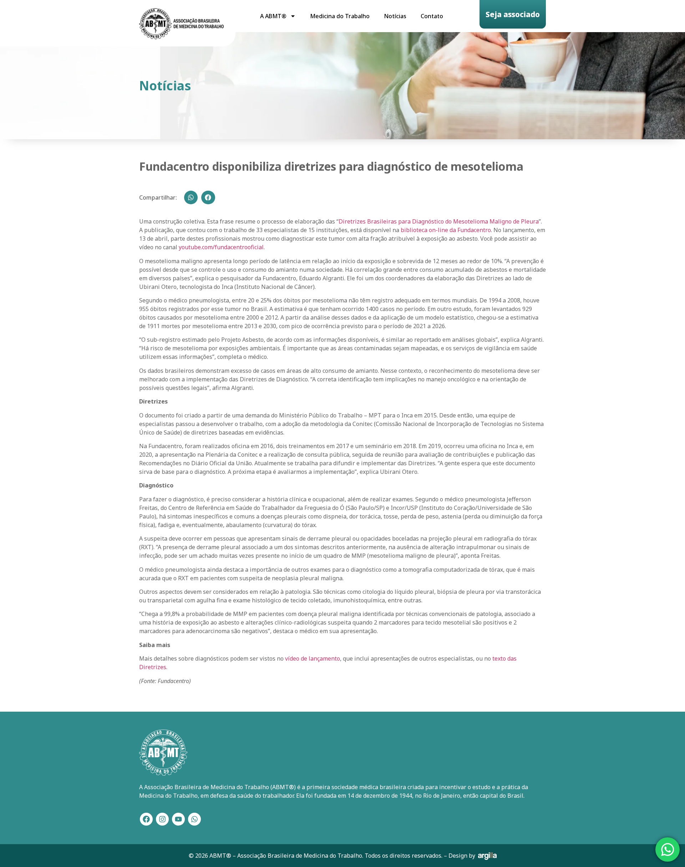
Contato (432, 16)
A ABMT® (273, 16)
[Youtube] (178, 819)
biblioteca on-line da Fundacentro (446, 230)
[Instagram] (162, 819)
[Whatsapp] (194, 819)
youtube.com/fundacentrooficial (221, 247)
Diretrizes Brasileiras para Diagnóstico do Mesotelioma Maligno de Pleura (439, 221)
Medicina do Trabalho (340, 16)
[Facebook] (146, 819)
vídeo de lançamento (312, 658)
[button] (191, 197)
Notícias (395, 16)
